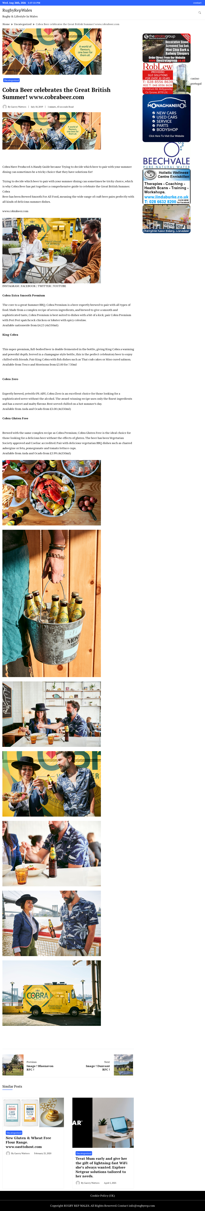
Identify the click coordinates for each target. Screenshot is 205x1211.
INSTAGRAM (10, 286)
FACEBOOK (28, 286)
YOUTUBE (59, 286)
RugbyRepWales (17, 10)
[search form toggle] (200, 13)
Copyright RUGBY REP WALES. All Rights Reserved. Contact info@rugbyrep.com (102, 1205)
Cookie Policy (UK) (102, 1195)
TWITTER (44, 286)
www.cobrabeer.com (15, 211)
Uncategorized (11, 80)
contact (197, 2)
